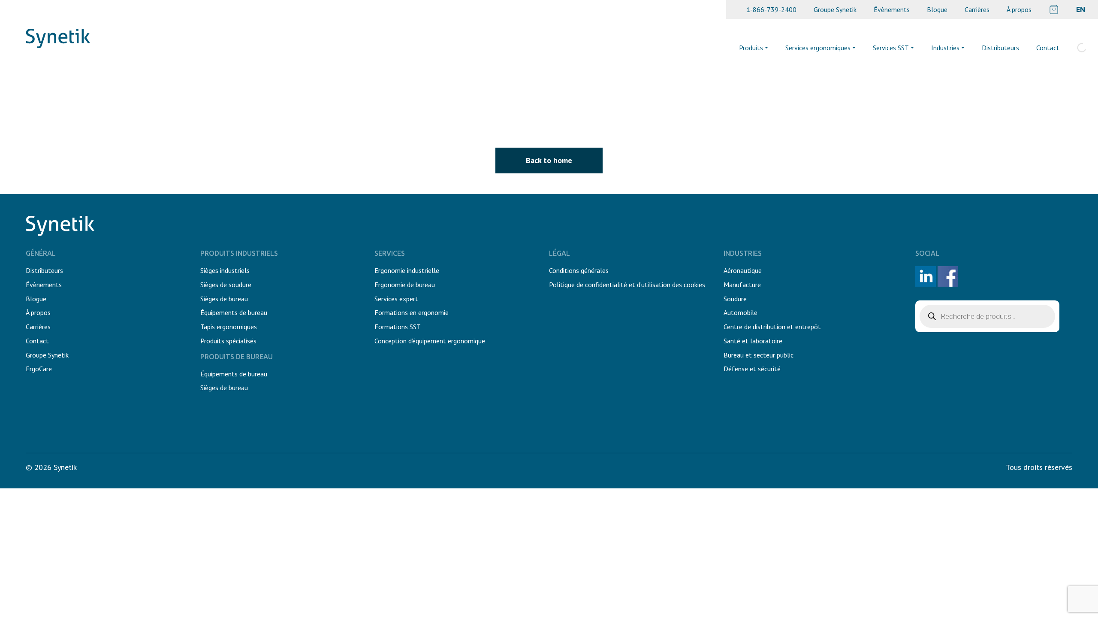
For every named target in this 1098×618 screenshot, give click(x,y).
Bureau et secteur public (758, 355)
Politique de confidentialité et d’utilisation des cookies (627, 284)
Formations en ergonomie (411, 312)
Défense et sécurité (752, 368)
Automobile (740, 312)
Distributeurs (1000, 47)
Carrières (977, 9)
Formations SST (397, 326)
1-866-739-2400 (771, 9)
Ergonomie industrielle (406, 270)
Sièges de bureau (224, 298)
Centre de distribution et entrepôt (772, 326)
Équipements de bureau (233, 312)
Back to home (549, 160)
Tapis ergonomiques (228, 326)
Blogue (937, 9)
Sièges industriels (225, 270)
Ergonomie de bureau (404, 284)
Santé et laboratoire (753, 340)
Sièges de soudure (225, 284)
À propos (1019, 9)
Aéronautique (743, 270)
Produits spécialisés (228, 340)
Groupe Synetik (835, 9)
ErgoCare (39, 368)
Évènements (892, 9)
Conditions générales (579, 270)
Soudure (735, 298)
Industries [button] (945, 47)
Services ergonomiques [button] (818, 47)
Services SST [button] (891, 47)
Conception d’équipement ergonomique (429, 340)
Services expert (396, 298)
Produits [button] (751, 47)
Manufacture (742, 284)
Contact (1047, 47)
